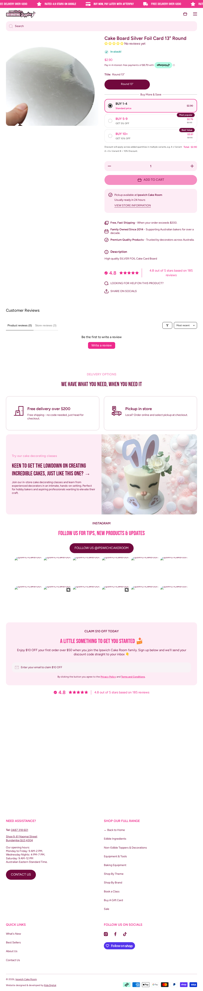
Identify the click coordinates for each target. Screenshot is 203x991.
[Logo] (21, 14)
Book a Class (112, 891)
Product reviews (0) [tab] (20, 325)
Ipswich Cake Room (26, 979)
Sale (106, 909)
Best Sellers (13, 942)
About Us (11, 951)
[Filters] (167, 325)
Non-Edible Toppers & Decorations (125, 847)
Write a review (101, 345)
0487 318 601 (19, 830)
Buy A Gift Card (113, 900)
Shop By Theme (114, 874)
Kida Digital (50, 985)
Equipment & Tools (115, 856)
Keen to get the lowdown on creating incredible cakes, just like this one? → (51, 469)
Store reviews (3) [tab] (45, 325)
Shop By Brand (113, 882)
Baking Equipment (115, 865)
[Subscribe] (186, 667)
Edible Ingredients (115, 838)
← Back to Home (114, 830)
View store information (132, 205)
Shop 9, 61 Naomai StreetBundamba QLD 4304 (21, 838)
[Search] (9, 26)
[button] (185, 14)
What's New (13, 933)
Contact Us (13, 960)
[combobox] (101, 26)
